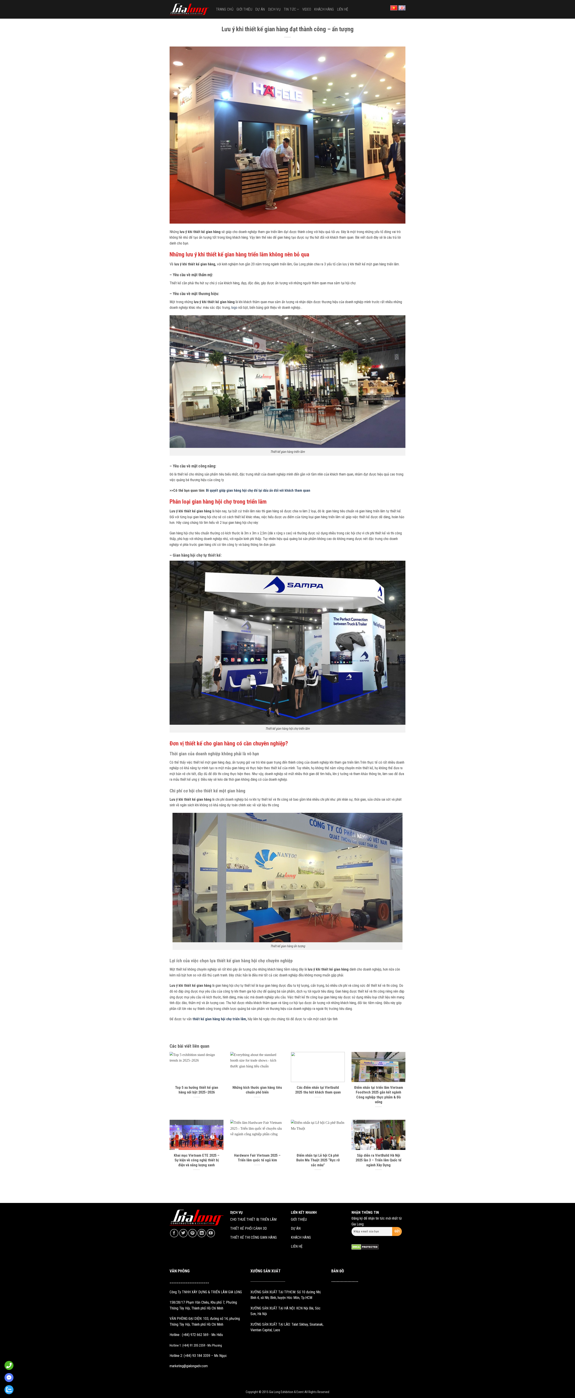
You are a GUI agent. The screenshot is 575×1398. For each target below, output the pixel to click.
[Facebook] (7, 1377)
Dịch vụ (274, 9)
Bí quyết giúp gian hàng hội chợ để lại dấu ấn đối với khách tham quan (258, 490)
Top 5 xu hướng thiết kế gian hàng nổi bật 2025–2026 (196, 1090)
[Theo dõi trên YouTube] (211, 1233)
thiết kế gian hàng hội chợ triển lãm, (219, 1019)
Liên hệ (342, 9)
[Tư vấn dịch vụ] (7, 1390)
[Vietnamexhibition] (189, 9)
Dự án (260, 9)
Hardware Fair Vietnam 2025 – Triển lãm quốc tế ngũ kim (257, 1157)
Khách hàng (324, 9)
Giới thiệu (244, 9)
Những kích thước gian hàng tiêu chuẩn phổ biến (257, 1090)
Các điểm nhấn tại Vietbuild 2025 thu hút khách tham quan (318, 1090)
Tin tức (290, 9)
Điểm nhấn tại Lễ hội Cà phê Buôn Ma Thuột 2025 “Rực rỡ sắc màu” (318, 1160)
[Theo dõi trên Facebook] (174, 1233)
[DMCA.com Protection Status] (365, 1247)
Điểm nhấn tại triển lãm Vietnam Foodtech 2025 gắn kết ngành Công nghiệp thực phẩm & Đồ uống (378, 1094)
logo (233, 307)
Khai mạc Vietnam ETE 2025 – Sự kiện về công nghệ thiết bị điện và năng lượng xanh (196, 1160)
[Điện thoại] (7, 1365)
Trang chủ (224, 9)
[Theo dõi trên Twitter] (183, 1233)
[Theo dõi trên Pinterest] (192, 1233)
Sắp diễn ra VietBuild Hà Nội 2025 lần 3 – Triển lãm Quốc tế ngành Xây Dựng (378, 1160)
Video (306, 9)
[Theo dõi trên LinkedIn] (201, 1233)
